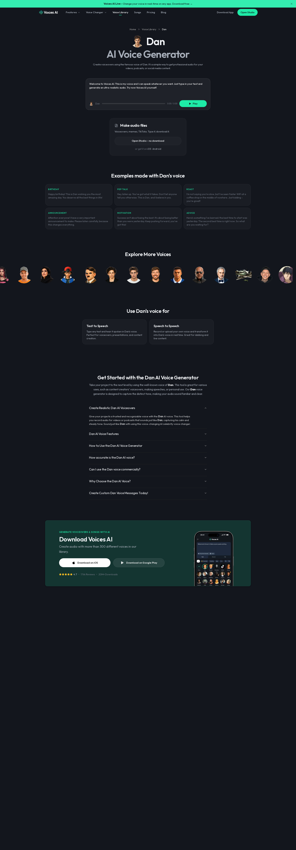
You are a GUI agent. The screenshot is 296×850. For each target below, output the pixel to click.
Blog (163, 12)
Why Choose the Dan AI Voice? (110, 481)
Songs (137, 12)
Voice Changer (94, 12)
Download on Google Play (141, 562)
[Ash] (67, 275)
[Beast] (155, 275)
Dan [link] (164, 29)
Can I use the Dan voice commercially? (114, 469)
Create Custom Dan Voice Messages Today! (118, 493)
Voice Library (120, 12)
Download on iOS (87, 562)
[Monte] (265, 275)
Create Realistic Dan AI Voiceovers (112, 408)
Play (195, 103)
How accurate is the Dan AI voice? (112, 457)
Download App (225, 12)
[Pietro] (24, 275)
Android (156, 148)
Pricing (151, 12)
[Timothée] (111, 275)
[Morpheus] (199, 275)
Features (71, 12)
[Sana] (45, 275)
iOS (149, 148)
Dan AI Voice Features (104, 434)
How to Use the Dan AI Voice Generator (115, 446)
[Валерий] (221, 275)
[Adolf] (89, 275)
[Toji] (287, 275)
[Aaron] (133, 275)
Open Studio (248, 12)
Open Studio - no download (148, 140)
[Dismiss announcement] (291, 4)
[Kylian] (177, 275)
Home (133, 29)
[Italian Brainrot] (243, 275)
